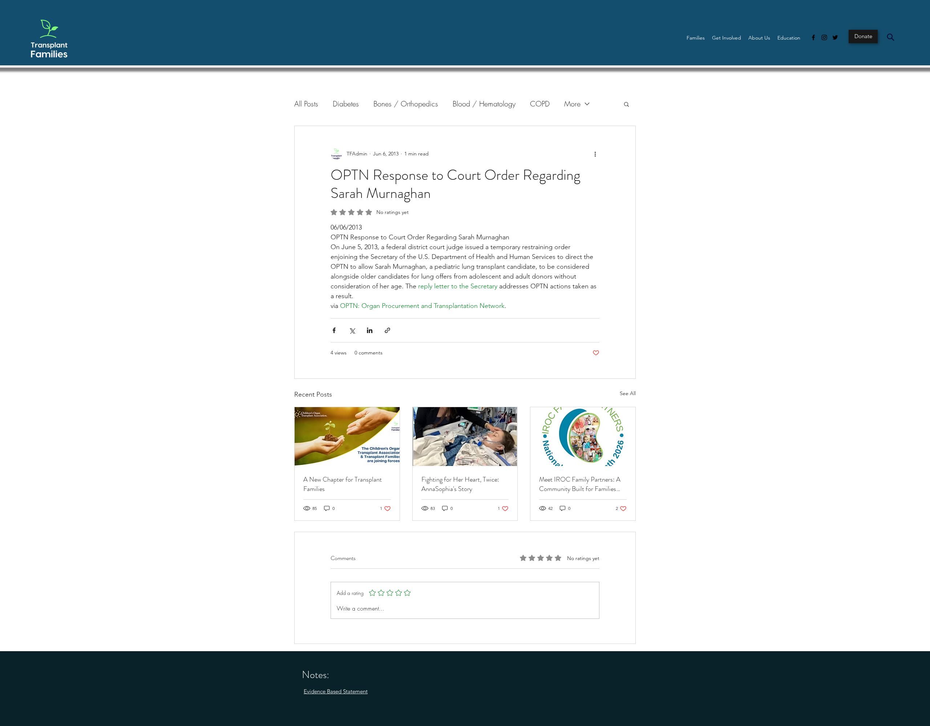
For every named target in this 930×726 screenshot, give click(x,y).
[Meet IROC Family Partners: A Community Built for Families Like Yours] (582, 436)
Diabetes (346, 104)
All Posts (306, 104)
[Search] (890, 37)
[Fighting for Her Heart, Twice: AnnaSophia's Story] (465, 436)
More (572, 104)
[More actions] (595, 153)
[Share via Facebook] (334, 330)
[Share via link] (387, 330)
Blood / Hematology (484, 104)
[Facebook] (813, 37)
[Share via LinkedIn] (369, 330)
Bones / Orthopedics (405, 104)
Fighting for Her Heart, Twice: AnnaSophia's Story (460, 484)
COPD (540, 104)
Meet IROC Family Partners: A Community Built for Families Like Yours (579, 484)
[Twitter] (835, 37)
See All (628, 393)
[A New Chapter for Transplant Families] (347, 436)
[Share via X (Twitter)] (351, 330)
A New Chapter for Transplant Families (342, 484)
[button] (695, 37)
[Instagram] (824, 37)
